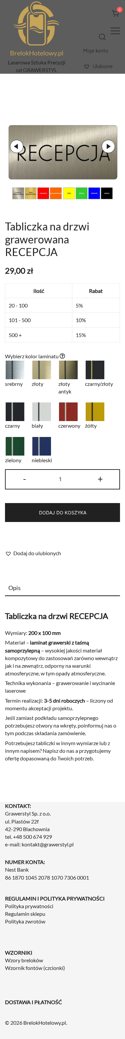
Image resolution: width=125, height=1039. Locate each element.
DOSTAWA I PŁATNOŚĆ (33, 1002)
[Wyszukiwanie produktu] (102, 37)
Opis (14, 587)
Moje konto (95, 50)
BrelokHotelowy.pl (36, 53)
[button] (33, 553)
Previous (16, 146)
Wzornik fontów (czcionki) (35, 968)
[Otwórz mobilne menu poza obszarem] (115, 30)
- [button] (24, 478)
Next (108, 146)
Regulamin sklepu (25, 913)
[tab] (62, 588)
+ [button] (100, 478)
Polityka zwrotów (25, 921)
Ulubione (102, 66)
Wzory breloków (24, 960)
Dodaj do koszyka (62, 512)
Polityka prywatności (29, 906)
